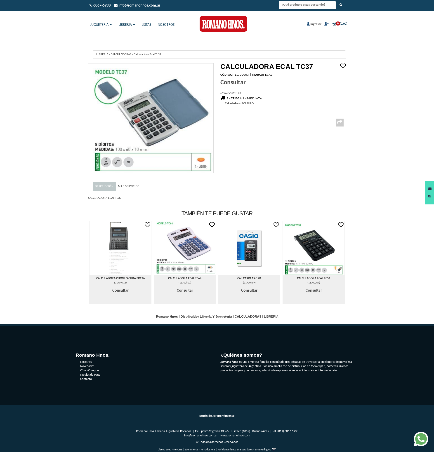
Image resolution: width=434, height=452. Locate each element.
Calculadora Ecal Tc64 (184, 278)
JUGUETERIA (99, 25)
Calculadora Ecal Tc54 (313, 278)
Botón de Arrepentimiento (217, 416)
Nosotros (86, 362)
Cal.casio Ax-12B (249, 278)
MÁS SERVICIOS (128, 186)
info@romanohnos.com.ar (201, 435)
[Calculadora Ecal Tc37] (150, 118)
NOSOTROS (166, 25)
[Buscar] (341, 5)
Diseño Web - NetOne (170, 449)
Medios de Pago (90, 375)
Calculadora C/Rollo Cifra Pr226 (120, 278)
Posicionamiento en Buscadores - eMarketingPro (244, 449)
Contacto (86, 379)
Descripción (104, 186)
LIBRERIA (125, 25)
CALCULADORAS (121, 54)
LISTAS (146, 25)
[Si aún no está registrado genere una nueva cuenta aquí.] (326, 24)
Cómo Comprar (89, 370)
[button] (430, 189)
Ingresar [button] (315, 24)
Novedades (87, 366)
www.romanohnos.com (235, 435)
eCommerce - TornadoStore (200, 449)
